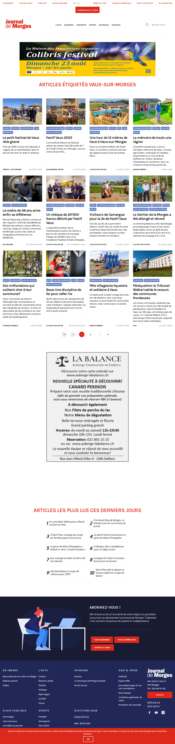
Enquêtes (69, 25)
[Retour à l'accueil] (159, 674)
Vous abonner (102, 640)
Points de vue (80, 685)
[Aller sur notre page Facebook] (149, 713)
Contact (160, 695)
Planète (42, 685)
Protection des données (130, 705)
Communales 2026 (87, 10)
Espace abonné (59, 3)
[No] (171, 736)
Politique (43, 690)
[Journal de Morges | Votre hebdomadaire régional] (18, 28)
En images (104, 25)
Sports (92, 25)
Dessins (78, 676)
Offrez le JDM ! (102, 647)
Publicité (123, 676)
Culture (42, 676)
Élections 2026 (46, 681)
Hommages (8, 717)
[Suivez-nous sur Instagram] (163, 713)
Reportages (44, 694)
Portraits (81, 25)
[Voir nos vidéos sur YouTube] (156, 713)
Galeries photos (10, 681)
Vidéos (6, 685)
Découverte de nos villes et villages (20, 676)
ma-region (82, 723)
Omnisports (44, 721)
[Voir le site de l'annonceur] (87, 59)
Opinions (116, 25)
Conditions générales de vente (130, 699)
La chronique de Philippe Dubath (89, 681)
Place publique (14, 710)
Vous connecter (127, 640)
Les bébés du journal (13, 725)
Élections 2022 (86, 710)
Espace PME (124, 681)
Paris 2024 (44, 725)
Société (42, 698)
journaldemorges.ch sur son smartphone (130, 687)
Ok (88, 739)
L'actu (59, 25)
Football (42, 717)
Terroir (42, 703)
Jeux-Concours (10, 721)
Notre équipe (125, 693)
